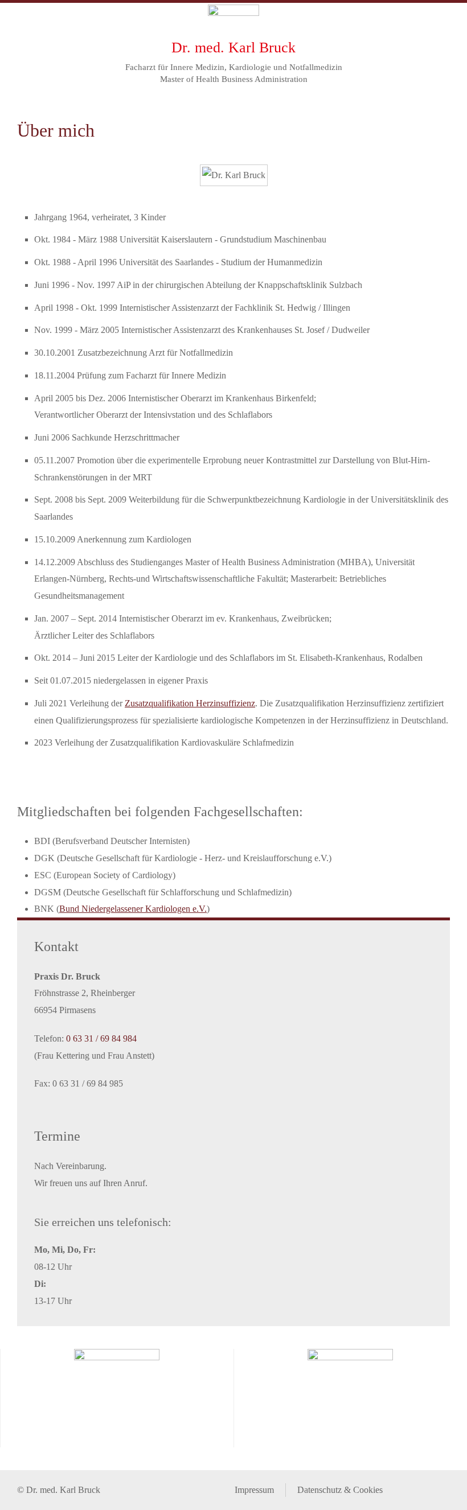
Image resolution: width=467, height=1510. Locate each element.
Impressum (254, 1490)
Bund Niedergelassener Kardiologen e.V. (133, 909)
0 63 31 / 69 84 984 (101, 1038)
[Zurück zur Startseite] (233, 20)
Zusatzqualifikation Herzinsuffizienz (190, 703)
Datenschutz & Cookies (340, 1490)
